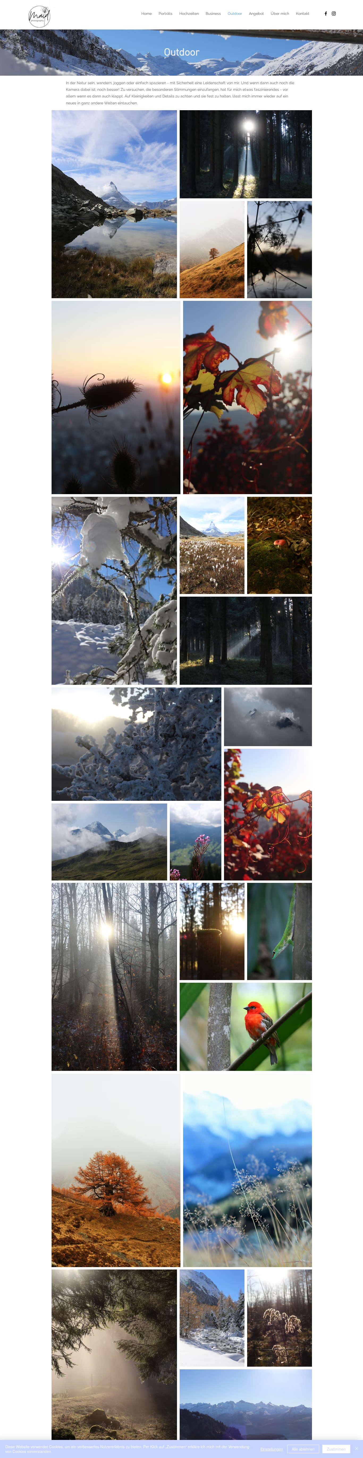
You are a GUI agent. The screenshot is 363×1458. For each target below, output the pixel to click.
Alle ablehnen (303, 1449)
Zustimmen (336, 1449)
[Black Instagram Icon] (333, 13)
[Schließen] (356, 1449)
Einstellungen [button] (271, 1449)
